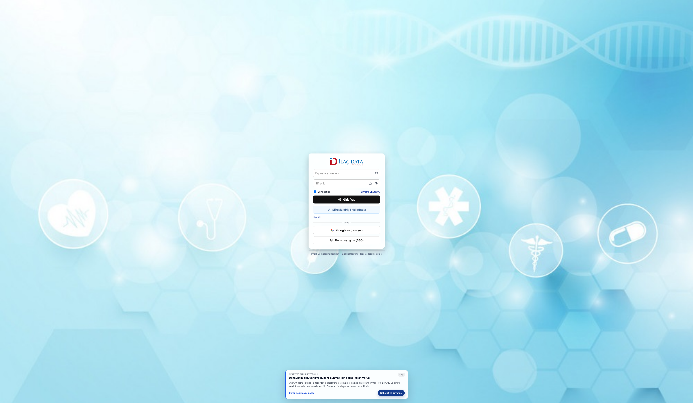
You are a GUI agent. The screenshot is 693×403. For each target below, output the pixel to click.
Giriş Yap (349, 199)
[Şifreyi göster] (376, 183)
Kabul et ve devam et (391, 393)
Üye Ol (317, 217)
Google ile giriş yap (349, 230)
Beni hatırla (324, 191)
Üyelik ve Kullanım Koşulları (325, 254)
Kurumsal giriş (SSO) (349, 240)
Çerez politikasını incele (301, 393)
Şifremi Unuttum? (370, 191)
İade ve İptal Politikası (371, 254)
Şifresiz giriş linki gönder (349, 209)
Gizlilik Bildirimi (350, 254)
